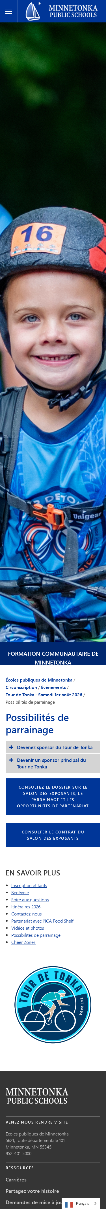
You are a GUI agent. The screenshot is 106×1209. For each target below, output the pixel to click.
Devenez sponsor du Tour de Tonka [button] (55, 747)
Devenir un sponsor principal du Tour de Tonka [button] (51, 763)
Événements (53, 687)
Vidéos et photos (27, 928)
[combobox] (81, 1203)
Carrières (16, 1179)
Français (82, 1203)
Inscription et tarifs (29, 885)
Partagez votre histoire (32, 1191)
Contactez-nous (26, 913)
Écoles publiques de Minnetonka (52, 4)
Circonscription (21, 687)
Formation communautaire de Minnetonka (53, 658)
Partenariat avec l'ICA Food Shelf (42, 920)
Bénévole (20, 892)
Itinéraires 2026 (25, 906)
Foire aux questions (30, 899)
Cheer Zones (23, 942)
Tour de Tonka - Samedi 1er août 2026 (44, 694)
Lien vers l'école (37, 1096)
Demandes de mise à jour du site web (50, 1202)
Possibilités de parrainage (35, 935)
